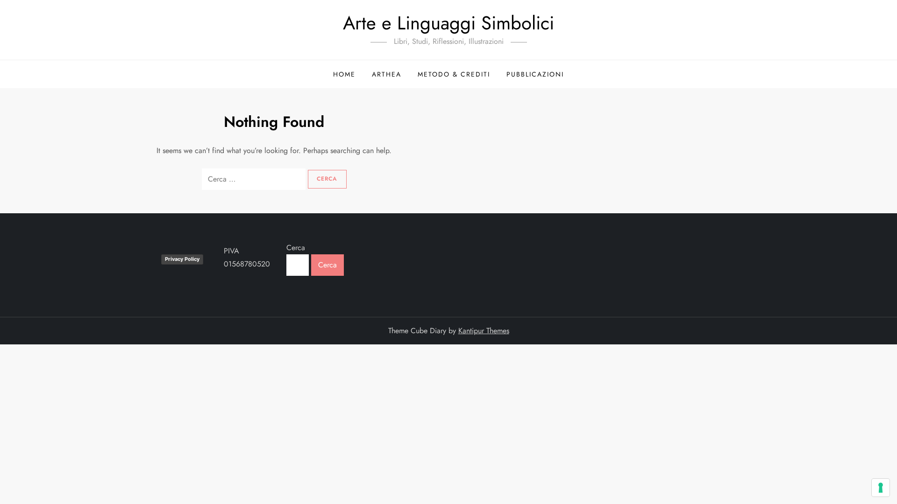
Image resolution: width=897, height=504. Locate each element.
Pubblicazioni (535, 74)
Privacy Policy (182, 259)
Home (344, 74)
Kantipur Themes (483, 330)
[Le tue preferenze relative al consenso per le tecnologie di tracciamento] (881, 488)
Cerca (295, 247)
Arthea (386, 74)
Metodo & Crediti (454, 74)
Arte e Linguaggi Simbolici (448, 22)
